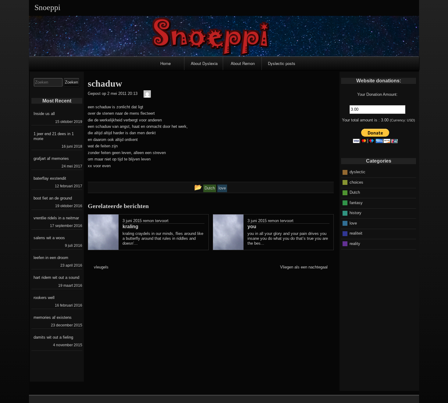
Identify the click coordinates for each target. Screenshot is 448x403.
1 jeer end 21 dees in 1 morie (54, 136)
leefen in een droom (51, 257)
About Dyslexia (204, 63)
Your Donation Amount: (377, 94)
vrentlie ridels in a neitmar (56, 218)
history (355, 212)
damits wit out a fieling (53, 337)
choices (356, 182)
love (353, 223)
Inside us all (44, 113)
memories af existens (53, 317)
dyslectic (357, 172)
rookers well (44, 297)
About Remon (243, 63)
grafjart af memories (51, 158)
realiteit (356, 233)
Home (165, 63)
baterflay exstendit (50, 178)
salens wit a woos (49, 238)
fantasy (356, 202)
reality (355, 243)
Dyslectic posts (281, 63)
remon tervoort (156, 220)
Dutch (355, 192)
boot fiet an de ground (53, 198)
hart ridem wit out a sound (56, 277)
